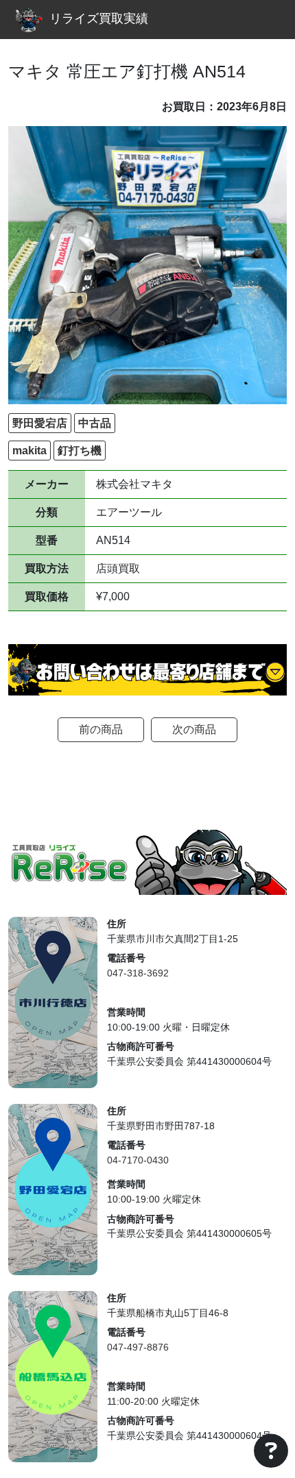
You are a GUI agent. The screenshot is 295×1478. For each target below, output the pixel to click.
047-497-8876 (138, 1347)
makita (29, 450)
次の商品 (194, 729)
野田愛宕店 (39, 423)
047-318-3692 (138, 973)
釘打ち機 (80, 450)
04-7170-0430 (138, 1160)
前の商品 (101, 729)
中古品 (94, 423)
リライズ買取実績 (98, 18)
